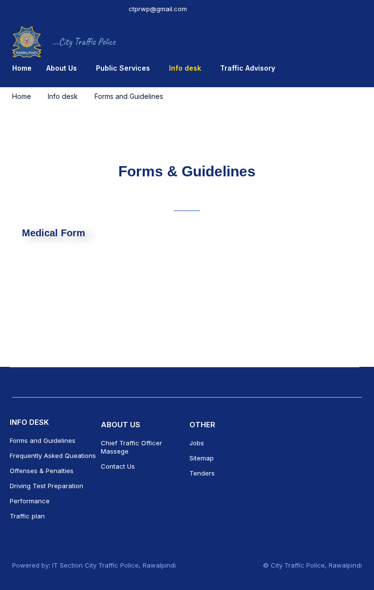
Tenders (202, 473)
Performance (30, 501)
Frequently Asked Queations (53, 455)
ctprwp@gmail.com (158, 9)
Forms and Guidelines (43, 440)
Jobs (196, 443)
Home (21, 96)
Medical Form (53, 233)
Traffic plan (27, 516)
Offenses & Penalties (42, 471)
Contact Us (118, 466)
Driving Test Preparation (46, 486)
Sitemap (201, 458)
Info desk (63, 96)
